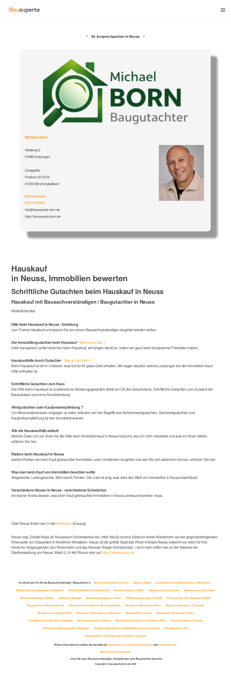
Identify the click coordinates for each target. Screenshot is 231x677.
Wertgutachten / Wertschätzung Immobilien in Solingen (115, 635)
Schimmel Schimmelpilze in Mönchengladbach (95, 605)
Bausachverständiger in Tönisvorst (184, 605)
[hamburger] (223, 10)
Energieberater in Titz (176, 628)
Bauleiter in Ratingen (70, 598)
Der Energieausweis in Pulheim (94, 620)
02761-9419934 (35, 196)
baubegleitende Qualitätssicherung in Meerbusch (183, 582)
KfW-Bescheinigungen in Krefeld (144, 598)
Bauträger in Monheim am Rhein (143, 605)
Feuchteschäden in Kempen (187, 620)
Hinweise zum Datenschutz (115, 651)
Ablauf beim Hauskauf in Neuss (111, 582)
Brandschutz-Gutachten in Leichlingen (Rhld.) (141, 620)
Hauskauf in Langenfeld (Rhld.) (54, 613)
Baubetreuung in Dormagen (199, 590)
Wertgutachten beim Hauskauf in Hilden (189, 598)
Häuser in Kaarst (142, 582)
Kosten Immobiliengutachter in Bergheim (66, 628)
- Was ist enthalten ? (51, 360)
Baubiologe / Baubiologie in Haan (175, 613)
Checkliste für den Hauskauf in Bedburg (50, 620)
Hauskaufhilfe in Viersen (138, 613)
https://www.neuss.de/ (118, 552)
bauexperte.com (116, 644)
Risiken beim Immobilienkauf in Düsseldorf (40, 590)
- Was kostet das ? (58, 342)
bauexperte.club (167, 644)
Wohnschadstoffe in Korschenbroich (88, 590)
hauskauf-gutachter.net (139, 644)
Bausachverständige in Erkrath (37, 598)
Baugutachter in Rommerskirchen (45, 605)
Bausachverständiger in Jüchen (103, 598)
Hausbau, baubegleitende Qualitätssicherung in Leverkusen (127, 628)
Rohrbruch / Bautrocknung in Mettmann (98, 613)
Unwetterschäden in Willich (129, 590)
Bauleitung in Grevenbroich (164, 590)
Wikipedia (64, 523)
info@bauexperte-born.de (42, 209)
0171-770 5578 (34, 202)
